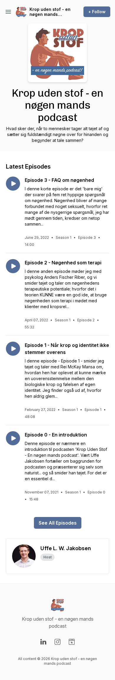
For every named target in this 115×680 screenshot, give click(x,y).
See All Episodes (58, 523)
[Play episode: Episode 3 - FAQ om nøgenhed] (13, 184)
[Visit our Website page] (72, 642)
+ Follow (97, 11)
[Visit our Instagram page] (57, 642)
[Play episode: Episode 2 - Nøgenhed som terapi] (13, 266)
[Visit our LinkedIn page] (43, 642)
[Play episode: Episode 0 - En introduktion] (13, 438)
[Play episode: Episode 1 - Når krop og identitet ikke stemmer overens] (13, 349)
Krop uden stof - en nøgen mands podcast (49, 12)
